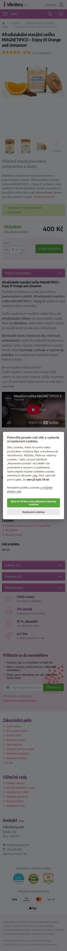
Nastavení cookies (33, 512)
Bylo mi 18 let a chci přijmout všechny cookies (33, 503)
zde (34, 475)
